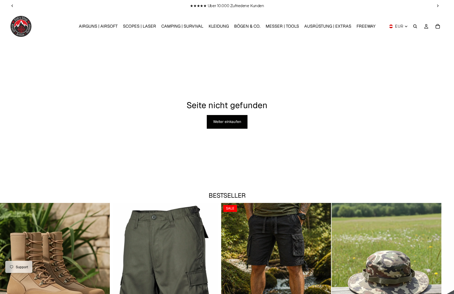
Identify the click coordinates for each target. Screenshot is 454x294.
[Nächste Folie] (437, 6)
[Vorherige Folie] (12, 6)
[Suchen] (415, 26)
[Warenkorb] (437, 26)
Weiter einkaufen (227, 121)
